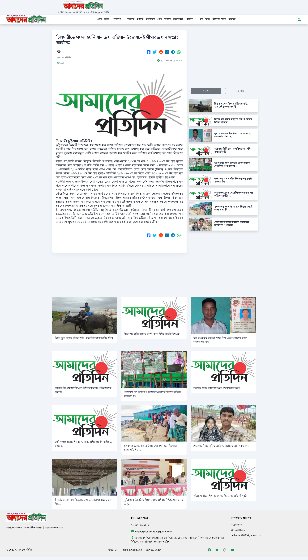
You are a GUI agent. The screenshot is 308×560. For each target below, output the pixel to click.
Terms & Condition (131, 550)
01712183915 (142, 525)
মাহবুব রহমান (236, 524)
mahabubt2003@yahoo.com (246, 535)
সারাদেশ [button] (117, 19)
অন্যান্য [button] (190, 19)
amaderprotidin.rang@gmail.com (153, 532)
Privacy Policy (153, 550)
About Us (112, 550)
